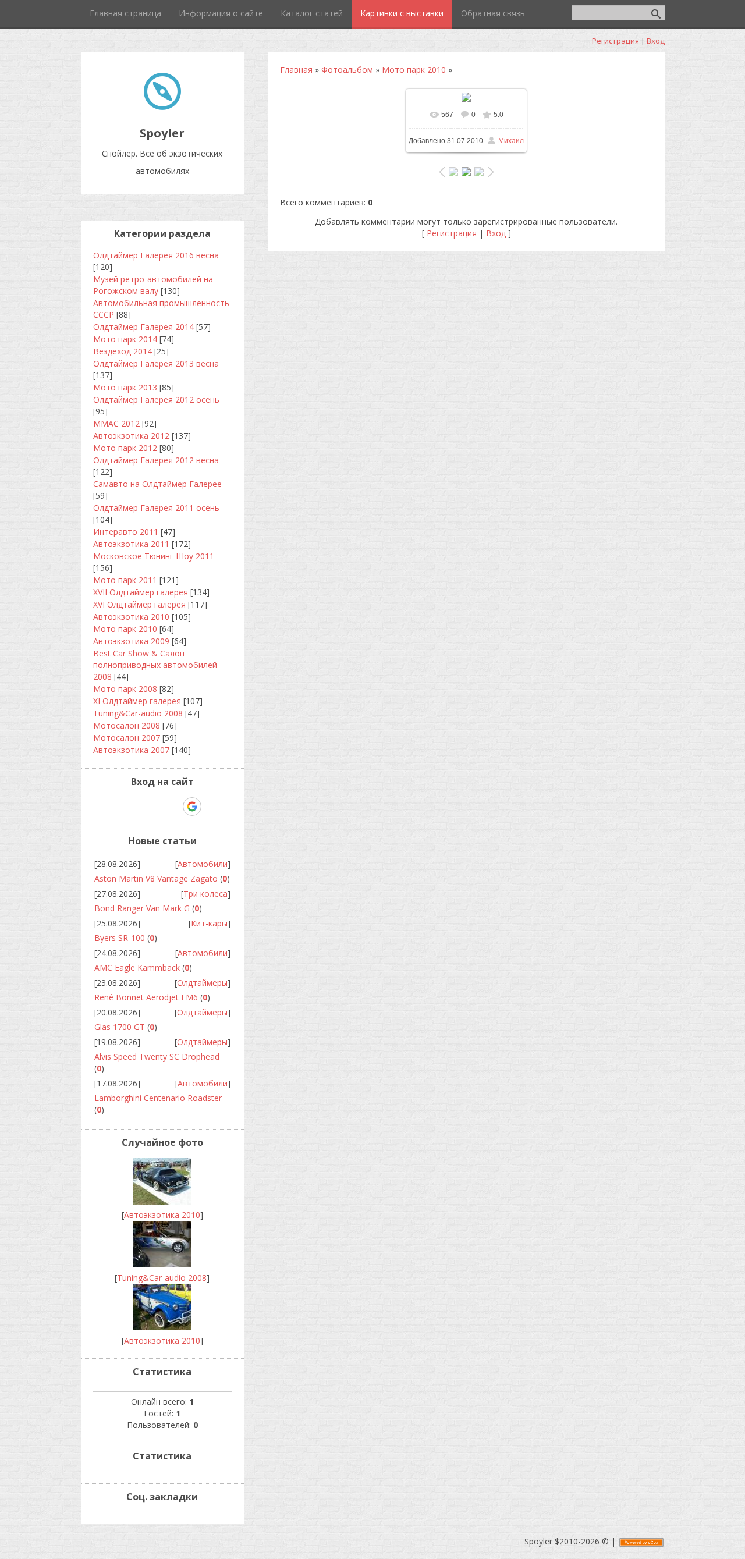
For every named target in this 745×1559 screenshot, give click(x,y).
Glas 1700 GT (119, 1026)
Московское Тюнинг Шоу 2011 (153, 556)
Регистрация (615, 40)
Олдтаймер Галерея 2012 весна (156, 460)
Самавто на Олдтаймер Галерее (157, 483)
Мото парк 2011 (125, 579)
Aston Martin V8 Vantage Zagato (156, 878)
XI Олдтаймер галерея (137, 700)
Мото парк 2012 (125, 447)
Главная (296, 69)
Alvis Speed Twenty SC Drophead (156, 1056)
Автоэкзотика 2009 (131, 641)
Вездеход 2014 (122, 351)
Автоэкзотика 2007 (131, 749)
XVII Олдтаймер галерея (140, 592)
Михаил (511, 141)
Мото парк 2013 (125, 387)
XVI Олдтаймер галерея (139, 604)
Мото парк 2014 (125, 339)
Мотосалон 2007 (126, 737)
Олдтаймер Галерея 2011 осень (156, 507)
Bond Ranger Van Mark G (142, 908)
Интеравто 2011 (125, 531)
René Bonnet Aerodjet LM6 (146, 997)
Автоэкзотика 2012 (131, 435)
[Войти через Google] (192, 806)
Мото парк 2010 (414, 69)
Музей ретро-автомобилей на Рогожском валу (153, 285)
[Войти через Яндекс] (171, 806)
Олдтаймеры (202, 982)
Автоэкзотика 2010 (131, 616)
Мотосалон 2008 (126, 725)
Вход (656, 40)
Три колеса (205, 893)
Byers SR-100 (119, 937)
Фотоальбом (347, 69)
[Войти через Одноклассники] (212, 806)
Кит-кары (209, 923)
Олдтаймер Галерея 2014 (143, 326)
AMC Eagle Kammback (137, 967)
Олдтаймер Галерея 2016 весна (156, 255)
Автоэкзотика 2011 (131, 543)
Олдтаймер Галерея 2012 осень (156, 399)
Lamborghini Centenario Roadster (158, 1097)
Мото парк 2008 (125, 688)
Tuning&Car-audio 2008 (138, 713)
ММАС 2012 (116, 423)
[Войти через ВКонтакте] (132, 806)
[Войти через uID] (112, 806)
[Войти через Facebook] (152, 806)
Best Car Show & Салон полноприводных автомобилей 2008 (155, 665)
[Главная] (162, 106)
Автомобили (203, 863)
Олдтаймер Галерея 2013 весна (156, 363)
